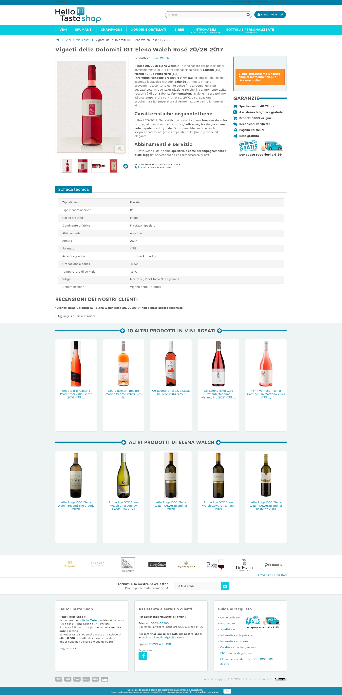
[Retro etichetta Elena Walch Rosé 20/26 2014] (113, 166)
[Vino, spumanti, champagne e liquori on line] (82, 15)
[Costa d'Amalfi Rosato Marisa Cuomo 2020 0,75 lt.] (123, 363)
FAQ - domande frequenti (236, 653)
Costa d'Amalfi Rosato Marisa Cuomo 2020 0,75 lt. (124, 394)
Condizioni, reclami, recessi (238, 647)
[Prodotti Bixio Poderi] (215, 564)
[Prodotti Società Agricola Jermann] (273, 564)
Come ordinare (230, 617)
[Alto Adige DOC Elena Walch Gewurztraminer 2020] (171, 475)
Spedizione (227, 629)
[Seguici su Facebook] (143, 655)
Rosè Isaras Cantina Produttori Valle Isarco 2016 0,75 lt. (76, 394)
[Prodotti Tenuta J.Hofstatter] (157, 564)
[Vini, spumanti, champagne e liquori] (57, 40)
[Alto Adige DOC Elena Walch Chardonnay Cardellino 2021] (123, 475)
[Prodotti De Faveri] (244, 564)
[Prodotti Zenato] (69, 564)
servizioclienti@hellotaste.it (86, 2)
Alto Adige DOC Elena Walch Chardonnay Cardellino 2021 (124, 506)
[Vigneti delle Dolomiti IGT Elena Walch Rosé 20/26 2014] (67, 166)
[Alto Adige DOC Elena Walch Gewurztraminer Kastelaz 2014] (266, 475)
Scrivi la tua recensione (154, 167)
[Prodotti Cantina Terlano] (128, 564)
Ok (227, 691)
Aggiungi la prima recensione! (77, 316)
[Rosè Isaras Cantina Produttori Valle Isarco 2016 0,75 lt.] (76, 363)
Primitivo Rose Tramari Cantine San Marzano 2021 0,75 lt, (266, 394)
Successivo (125, 166)
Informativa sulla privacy (236, 635)
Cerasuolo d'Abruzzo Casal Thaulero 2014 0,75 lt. (171, 392)
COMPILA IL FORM (160, 644)
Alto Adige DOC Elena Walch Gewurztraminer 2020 (171, 506)
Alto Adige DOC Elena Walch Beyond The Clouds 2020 (76, 506)
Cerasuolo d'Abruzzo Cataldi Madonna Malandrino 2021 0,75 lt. (218, 394)
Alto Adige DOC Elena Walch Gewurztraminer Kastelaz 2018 (266, 506)
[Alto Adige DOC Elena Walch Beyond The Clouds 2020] (76, 475)
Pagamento (227, 623)
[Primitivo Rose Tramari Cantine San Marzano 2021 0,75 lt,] (266, 363)
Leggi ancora (67, 648)
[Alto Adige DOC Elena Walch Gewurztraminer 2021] (219, 475)
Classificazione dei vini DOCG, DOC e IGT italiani (247, 662)
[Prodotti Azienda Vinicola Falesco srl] (98, 564)
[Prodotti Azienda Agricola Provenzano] (186, 564)
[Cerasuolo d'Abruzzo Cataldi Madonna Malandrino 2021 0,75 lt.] (219, 363)
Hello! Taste (89, 620)
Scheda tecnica (73, 189)
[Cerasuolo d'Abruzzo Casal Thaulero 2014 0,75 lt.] (171, 363)
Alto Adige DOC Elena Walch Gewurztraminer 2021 (218, 506)
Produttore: (142, 58)
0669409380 (160, 623)
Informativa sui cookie (234, 641)
